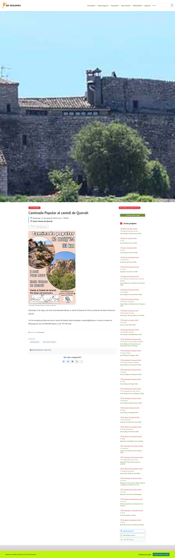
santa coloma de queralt (49, 342)
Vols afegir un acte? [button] (129, 535)
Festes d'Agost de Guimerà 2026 (131, 374)
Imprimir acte (43, 227)
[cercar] (172, 5)
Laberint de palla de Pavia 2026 (130, 422)
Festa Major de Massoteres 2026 (131, 403)
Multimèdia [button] (137, 5)
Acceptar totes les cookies (161, 554)
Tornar (32, 226)
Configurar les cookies (144, 554)
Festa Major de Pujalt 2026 (129, 384)
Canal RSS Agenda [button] (128, 539)
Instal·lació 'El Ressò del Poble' (130, 473)
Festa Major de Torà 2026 (128, 243)
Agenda (147, 5)
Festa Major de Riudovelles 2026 (131, 334)
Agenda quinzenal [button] (128, 531)
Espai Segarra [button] (103, 5)
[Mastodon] (72, 361)
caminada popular (34, 342)
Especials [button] (114, 5)
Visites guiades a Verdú (128, 515)
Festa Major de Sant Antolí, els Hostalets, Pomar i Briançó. (130, 345)
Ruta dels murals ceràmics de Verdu (132, 525)
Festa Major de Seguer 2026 (129, 355)
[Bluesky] (68, 361)
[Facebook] (63, 361)
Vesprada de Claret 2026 (128, 262)
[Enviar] (81, 361)
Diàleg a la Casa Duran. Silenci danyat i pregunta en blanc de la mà (132, 484)
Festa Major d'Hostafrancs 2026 (130, 233)
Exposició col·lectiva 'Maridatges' (131, 494)
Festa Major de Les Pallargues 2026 (132, 393)
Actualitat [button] (91, 5)
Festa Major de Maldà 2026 (129, 412)
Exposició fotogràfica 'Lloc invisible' (131, 441)
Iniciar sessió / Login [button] (133, 215)
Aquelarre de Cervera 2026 (129, 272)
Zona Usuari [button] (125, 5)
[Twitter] (76, 361)
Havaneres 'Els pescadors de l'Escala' (132, 315)
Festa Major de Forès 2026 (129, 252)
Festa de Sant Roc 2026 (128, 325)
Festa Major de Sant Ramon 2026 (131, 294)
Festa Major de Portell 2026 (129, 432)
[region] (87, 554)
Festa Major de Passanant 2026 (130, 365)
